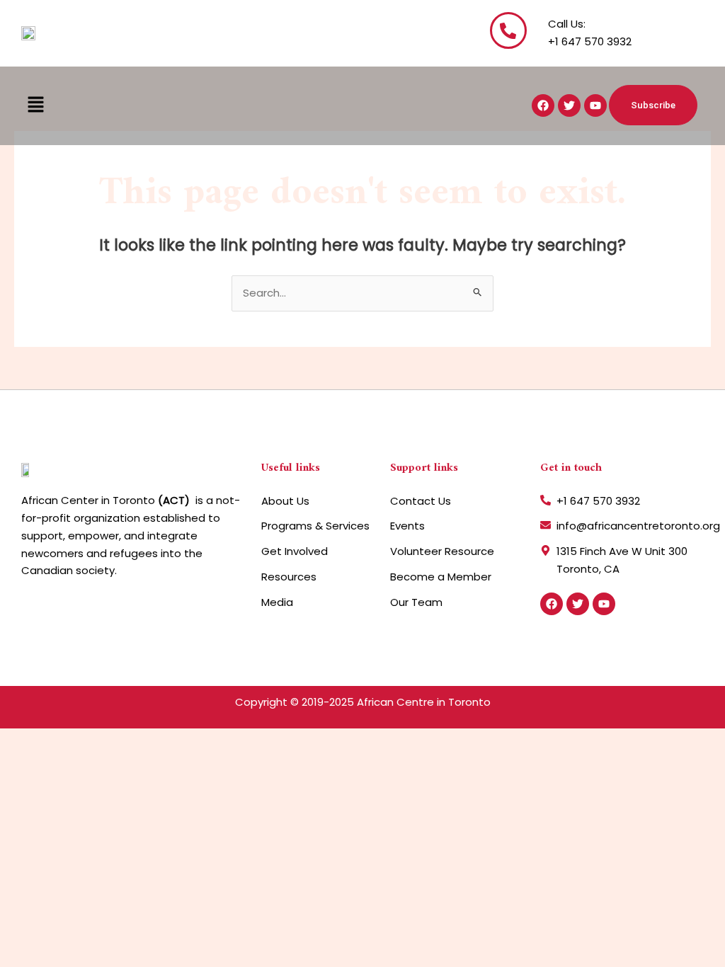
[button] (35, 105)
